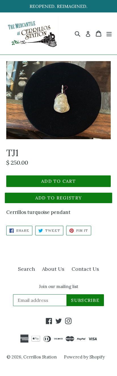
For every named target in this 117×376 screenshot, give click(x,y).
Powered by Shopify (84, 357)
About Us (53, 269)
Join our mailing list (58, 286)
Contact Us (85, 269)
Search (26, 269)
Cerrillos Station (40, 357)
